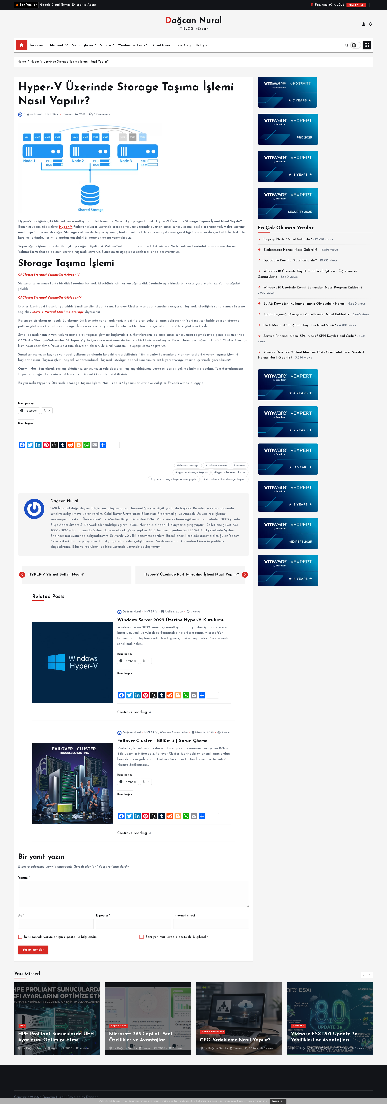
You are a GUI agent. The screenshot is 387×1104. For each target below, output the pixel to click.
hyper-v (241, 465)
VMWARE (298, 1025)
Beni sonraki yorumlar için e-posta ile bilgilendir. (60, 937)
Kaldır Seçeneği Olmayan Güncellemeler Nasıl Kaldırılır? (306, 314)
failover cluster (217, 465)
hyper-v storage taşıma (193, 472)
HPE (22, 1025)
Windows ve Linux (131, 45)
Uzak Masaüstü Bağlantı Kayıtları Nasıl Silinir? (299, 325)
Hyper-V (65, 227)
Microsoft (57, 45)
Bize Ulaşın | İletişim (192, 45)
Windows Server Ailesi (174, 732)
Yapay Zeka (119, 1025)
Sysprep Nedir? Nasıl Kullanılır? (287, 239)
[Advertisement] (315, 620)
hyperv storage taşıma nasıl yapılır (175, 479)
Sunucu (105, 45)
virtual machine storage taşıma (226, 479)
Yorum (24, 878)
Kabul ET (278, 1101)
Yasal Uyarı (161, 45)
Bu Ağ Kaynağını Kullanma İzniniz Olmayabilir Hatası (304, 303)
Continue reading (132, 712)
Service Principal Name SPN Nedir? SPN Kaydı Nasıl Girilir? (309, 336)
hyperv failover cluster (231, 472)
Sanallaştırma (82, 45)
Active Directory (213, 1032)
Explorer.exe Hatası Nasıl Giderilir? (290, 250)
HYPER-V (51, 114)
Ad (21, 915)
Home (21, 61)
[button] (364, 975)
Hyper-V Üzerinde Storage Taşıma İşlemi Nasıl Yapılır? (69, 61)
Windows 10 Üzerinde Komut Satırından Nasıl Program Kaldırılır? (312, 287)
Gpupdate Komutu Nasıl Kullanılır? (290, 260)
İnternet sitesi (184, 915)
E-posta (103, 915)
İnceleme (37, 45)
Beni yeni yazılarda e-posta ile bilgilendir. (176, 937)
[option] (57, 1018)
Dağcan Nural (32, 114)
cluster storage (189, 465)
